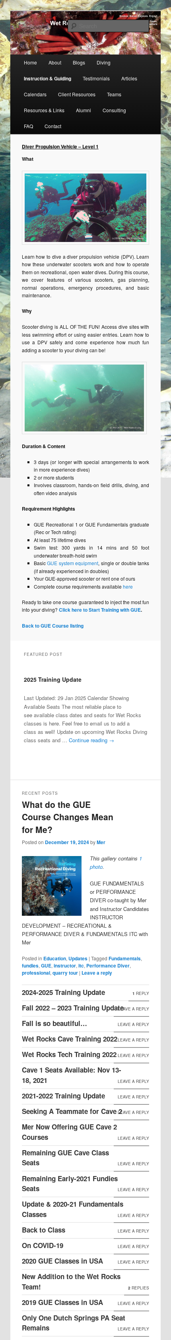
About (55, 62)
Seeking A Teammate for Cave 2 (72, 1111)
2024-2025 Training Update (63, 992)
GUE (46, 965)
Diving (104, 62)
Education (54, 958)
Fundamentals (125, 958)
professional (36, 972)
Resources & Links (44, 110)
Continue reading (91, 740)
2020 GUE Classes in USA (62, 1261)
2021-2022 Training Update (63, 1095)
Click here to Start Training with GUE (100, 609)
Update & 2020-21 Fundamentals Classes (72, 1209)
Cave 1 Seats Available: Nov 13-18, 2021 (71, 1075)
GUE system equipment (72, 563)
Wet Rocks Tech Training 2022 (69, 1054)
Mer (101, 842)
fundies (30, 965)
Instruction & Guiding (47, 78)
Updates (77, 958)
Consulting (114, 110)
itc (81, 965)
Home (30, 62)
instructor (65, 965)
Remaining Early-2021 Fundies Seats (70, 1184)
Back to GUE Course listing (53, 625)
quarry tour (65, 972)
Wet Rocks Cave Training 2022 (69, 1039)
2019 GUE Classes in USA (62, 1302)
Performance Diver (108, 965)
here (128, 586)
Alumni (83, 110)
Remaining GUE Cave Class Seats (65, 1158)
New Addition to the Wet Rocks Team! (71, 1281)
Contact (53, 126)
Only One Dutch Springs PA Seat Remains (73, 1323)
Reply (140, 993)
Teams (114, 94)
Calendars (35, 94)
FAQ (28, 126)
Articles (129, 78)
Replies (138, 1288)
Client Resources (76, 94)
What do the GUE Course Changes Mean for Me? (67, 816)
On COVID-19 (42, 1245)
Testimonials (96, 78)
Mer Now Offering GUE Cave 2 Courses (69, 1132)
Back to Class (43, 1230)
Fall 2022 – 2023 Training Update (73, 1007)
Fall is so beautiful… (54, 1023)
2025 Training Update (53, 679)
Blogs (79, 62)
